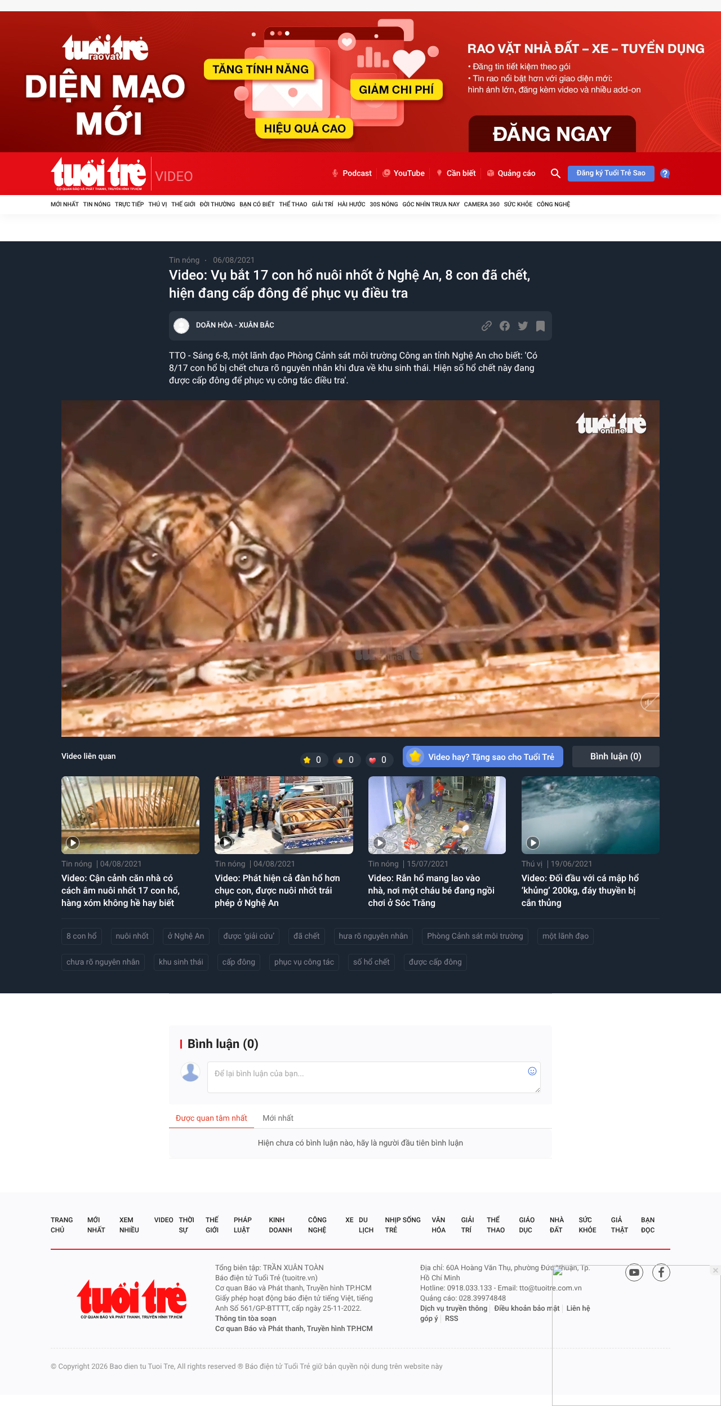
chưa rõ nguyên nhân (103, 962)
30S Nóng (384, 204)
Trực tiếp (129, 204)
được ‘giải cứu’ (249, 936)
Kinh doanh (280, 1225)
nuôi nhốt (132, 936)
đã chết (306, 936)
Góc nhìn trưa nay (431, 204)
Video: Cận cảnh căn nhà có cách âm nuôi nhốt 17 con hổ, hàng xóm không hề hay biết (120, 890)
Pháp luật (243, 1225)
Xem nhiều (129, 1225)
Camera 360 (482, 204)
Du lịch (366, 1225)
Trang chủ (62, 1225)
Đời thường (217, 204)
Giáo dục (527, 1225)
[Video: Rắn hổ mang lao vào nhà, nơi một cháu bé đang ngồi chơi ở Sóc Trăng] (437, 815)
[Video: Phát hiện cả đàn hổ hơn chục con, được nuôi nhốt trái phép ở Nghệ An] (284, 815)
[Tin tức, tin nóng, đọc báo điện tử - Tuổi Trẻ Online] (101, 174)
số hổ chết (371, 962)
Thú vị (157, 204)
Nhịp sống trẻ (403, 1225)
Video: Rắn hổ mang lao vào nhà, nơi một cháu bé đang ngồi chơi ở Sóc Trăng (431, 890)
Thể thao (293, 204)
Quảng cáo (517, 173)
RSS (452, 1319)
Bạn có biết (256, 204)
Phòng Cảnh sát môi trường (475, 936)
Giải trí (322, 204)
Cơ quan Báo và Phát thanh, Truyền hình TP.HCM (294, 1329)
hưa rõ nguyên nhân (373, 936)
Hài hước (352, 204)
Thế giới (183, 204)
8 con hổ (81, 936)
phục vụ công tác (304, 962)
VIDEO (174, 176)
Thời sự (186, 1225)
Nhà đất (557, 1225)
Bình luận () (616, 756)
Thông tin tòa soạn (246, 1319)
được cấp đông (435, 962)
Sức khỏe (518, 204)
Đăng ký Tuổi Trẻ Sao (611, 173)
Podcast (357, 173)
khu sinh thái (181, 962)
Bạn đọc (648, 1225)
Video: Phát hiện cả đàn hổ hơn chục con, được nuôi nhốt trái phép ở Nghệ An (277, 890)
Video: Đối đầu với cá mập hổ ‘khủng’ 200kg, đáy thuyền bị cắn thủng (580, 890)
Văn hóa (439, 1225)
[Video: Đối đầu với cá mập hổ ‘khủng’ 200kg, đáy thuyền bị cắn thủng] (591, 815)
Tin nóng (97, 204)
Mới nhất (65, 204)
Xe (349, 1220)
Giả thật (619, 1225)
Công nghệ (553, 204)
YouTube (409, 173)
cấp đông (238, 962)
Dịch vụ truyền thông (453, 1309)
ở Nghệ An (186, 936)
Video (163, 1220)
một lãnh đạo (565, 936)
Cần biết (461, 173)
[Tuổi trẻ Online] (133, 1299)
